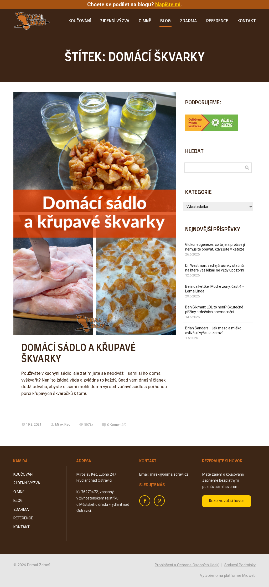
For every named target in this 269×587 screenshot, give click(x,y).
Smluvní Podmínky (240, 565)
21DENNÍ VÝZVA (115, 21)
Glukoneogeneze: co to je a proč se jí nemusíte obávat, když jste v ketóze (215, 246)
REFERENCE (217, 21)
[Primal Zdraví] (31, 21)
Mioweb (249, 575)
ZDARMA (188, 21)
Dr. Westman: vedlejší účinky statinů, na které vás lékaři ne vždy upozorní (215, 267)
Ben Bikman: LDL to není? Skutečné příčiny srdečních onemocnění (214, 309)
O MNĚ (145, 21)
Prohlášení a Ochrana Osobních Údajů (187, 565)
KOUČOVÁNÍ (80, 21)
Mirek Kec (62, 424)
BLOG (165, 21)
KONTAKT (246, 21)
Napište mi (167, 4)
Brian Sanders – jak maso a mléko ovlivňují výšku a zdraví (213, 330)
